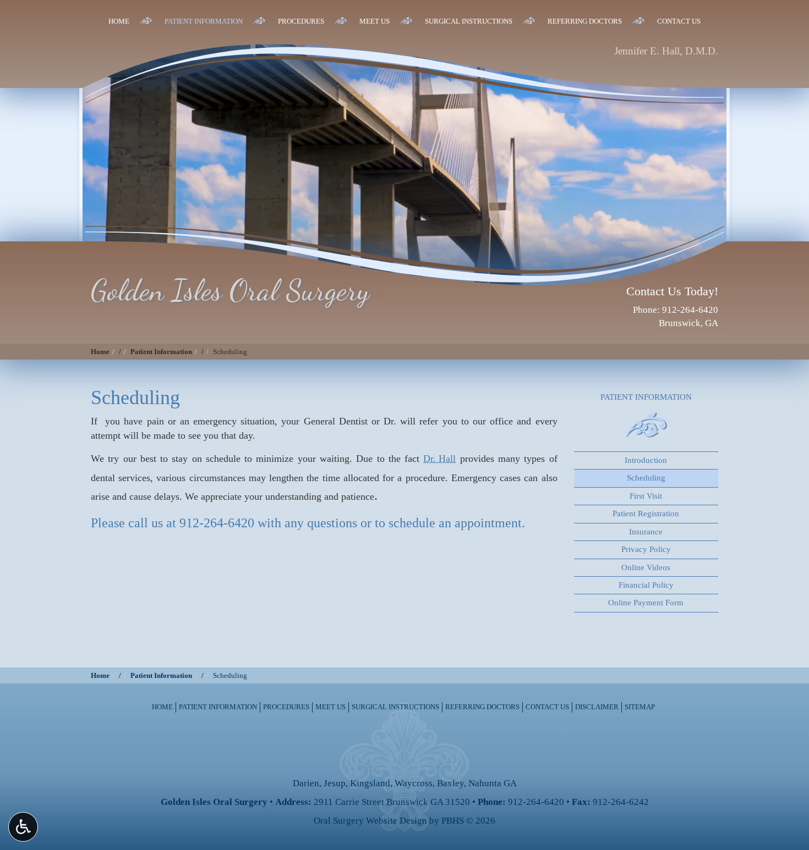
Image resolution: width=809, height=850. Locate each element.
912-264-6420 (216, 523)
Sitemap (640, 707)
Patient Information (204, 21)
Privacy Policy (646, 549)
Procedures (301, 21)
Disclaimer (597, 707)
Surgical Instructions (468, 21)
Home (118, 21)
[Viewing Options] (23, 827)
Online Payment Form (646, 602)
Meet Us (374, 21)
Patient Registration (646, 513)
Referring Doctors (585, 21)
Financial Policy (646, 585)
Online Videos (645, 567)
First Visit (646, 496)
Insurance (646, 531)
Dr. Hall (439, 458)
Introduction (646, 460)
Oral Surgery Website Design (370, 820)
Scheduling (646, 477)
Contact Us (679, 21)
